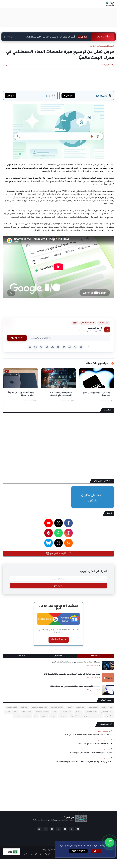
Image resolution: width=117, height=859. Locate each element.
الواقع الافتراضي (91, 712)
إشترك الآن (58, 585)
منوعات (52, 716)
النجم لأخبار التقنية (51, 850)
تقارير (54, 712)
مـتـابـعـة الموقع (59, 553)
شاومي (86, 716)
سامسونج (108, 716)
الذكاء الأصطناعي (87, 323)
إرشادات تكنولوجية (57, 707)
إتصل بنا (25, 854)
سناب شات (97, 716)
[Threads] (41, 347)
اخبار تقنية (24, 707)
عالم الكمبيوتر (75, 716)
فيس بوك (63, 716)
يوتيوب (17, 716)
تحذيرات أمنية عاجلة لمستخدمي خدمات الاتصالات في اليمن (76, 662)
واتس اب (27, 716)
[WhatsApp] (69, 347)
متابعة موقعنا (58, 640)
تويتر (15, 712)
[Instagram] (35, 347)
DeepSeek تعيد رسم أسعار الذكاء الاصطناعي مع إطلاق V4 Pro (75, 686)
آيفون (104, 707)
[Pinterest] (58, 347)
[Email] (29, 347)
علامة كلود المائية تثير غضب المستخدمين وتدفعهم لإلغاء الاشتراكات (72, 674)
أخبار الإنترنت (95, 46)
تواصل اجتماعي (26, 712)
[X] (75, 347)
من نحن (34, 854)
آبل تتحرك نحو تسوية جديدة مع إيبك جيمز (95, 744)
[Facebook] (81, 347)
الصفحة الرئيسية (107, 46)
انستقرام (78, 712)
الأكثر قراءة (95, 656)
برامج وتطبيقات (66, 712)
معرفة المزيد (78, 851)
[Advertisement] (62, 17)
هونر (36, 716)
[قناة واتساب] (109, 842)
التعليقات (21, 656)
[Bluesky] (47, 347)
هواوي (44, 716)
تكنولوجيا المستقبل (42, 712)
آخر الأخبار (58, 656)
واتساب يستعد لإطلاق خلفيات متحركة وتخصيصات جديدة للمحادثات (84, 762)
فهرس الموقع (46, 854)
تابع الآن (10, 95)
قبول (96, 851)
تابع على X (68, 95)
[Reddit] (52, 347)
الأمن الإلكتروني (12, 707)
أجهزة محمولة (93, 707)
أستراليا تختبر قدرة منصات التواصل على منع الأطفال (56, 37)
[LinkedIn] (64, 347)
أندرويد (70, 707)
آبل (111, 707)
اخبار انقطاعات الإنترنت (39, 707)
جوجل (75, 323)
